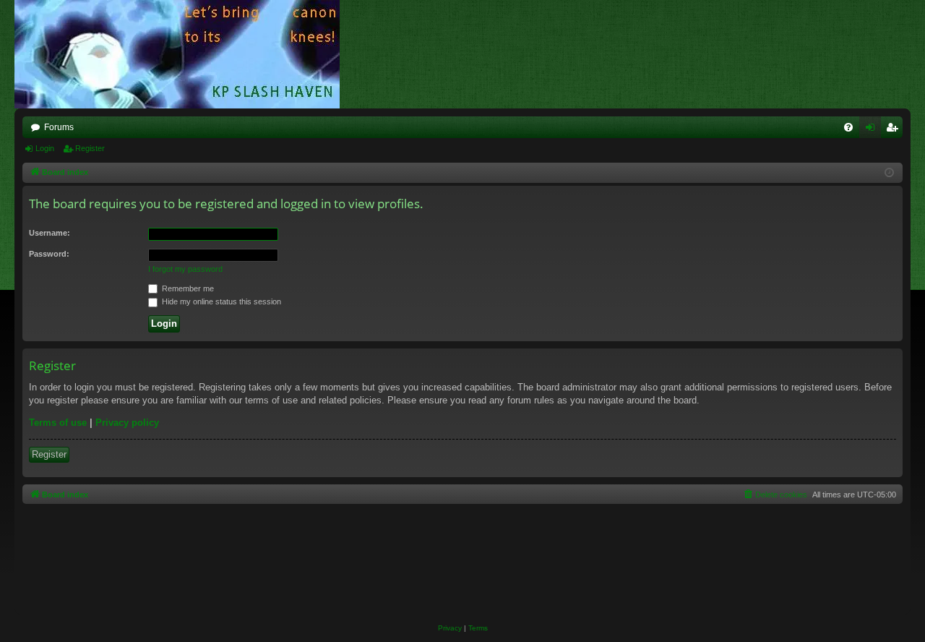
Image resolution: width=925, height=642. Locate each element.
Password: (49, 253)
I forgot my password (185, 269)
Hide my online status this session (220, 301)
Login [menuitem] (873, 130)
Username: (49, 232)
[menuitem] (848, 127)
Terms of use (58, 422)
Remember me (187, 288)
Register (90, 148)
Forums (59, 127)
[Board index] (184, 54)
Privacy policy (127, 422)
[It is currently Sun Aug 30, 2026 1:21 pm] (889, 173)
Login (44, 148)
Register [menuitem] (895, 130)
